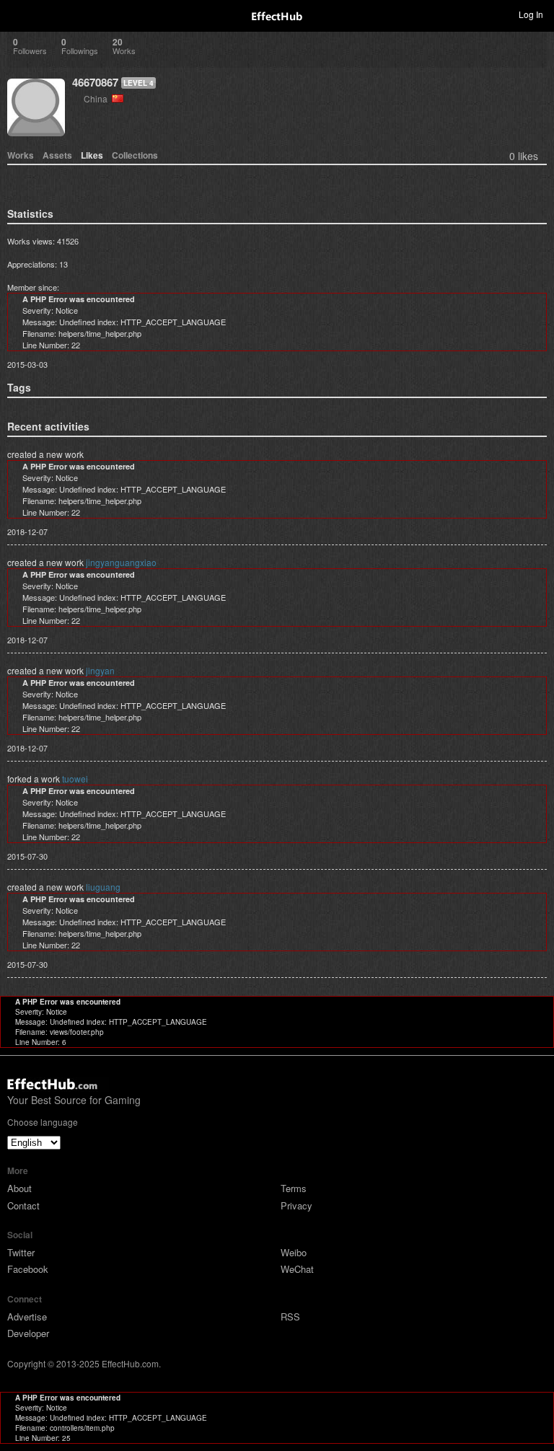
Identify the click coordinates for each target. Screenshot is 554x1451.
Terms (294, 1188)
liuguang (103, 887)
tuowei (75, 778)
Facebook (27, 1269)
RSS (290, 1316)
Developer (28, 1333)
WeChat (297, 1269)
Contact (23, 1205)
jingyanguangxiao (121, 562)
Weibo (294, 1252)
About (19, 1188)
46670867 (95, 82)
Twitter (21, 1252)
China (98, 98)
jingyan (100, 670)
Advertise (27, 1316)
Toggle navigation (17, 13)
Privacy (296, 1205)
